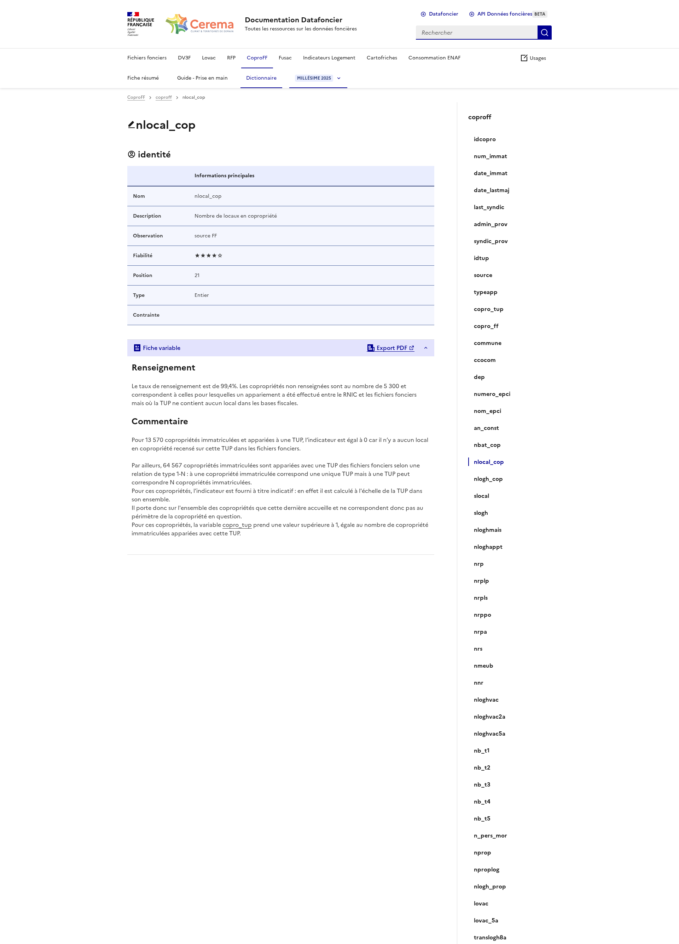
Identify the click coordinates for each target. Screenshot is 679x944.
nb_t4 (482, 801)
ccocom (485, 360)
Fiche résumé (143, 78)
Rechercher (545, 32)
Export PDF (391, 348)
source (483, 275)
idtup (481, 258)
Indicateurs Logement (329, 58)
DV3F (184, 58)
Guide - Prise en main (202, 78)
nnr (478, 682)
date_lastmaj (491, 190)
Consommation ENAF (434, 58)
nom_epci (487, 411)
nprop (482, 852)
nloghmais (487, 529)
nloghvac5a (489, 733)
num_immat (490, 156)
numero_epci (492, 394)
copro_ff (486, 326)
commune (487, 343)
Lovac (209, 58)
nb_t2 (482, 767)
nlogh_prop (490, 886)
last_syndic (489, 207)
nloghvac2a (489, 716)
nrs (478, 648)
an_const (486, 428)
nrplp (481, 580)
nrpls (481, 597)
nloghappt (488, 546)
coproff (164, 97)
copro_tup (237, 524)
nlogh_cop (488, 478)
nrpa (480, 631)
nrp (479, 563)
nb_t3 (482, 784)
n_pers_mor (490, 835)
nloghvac (486, 699)
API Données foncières (511, 14)
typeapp (486, 292)
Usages (537, 58)
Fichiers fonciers (147, 58)
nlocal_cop (489, 461)
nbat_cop (487, 445)
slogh (481, 512)
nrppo (482, 614)
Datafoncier (443, 14)
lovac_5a (486, 920)
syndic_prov (491, 241)
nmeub (483, 665)
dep (479, 377)
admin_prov (490, 224)
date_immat (490, 173)
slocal (481, 495)
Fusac (285, 58)
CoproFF (257, 58)
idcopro (485, 139)
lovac (481, 903)
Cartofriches (382, 58)
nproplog (486, 869)
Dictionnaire (261, 78)
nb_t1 (481, 750)
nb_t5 (482, 818)
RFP (231, 58)
